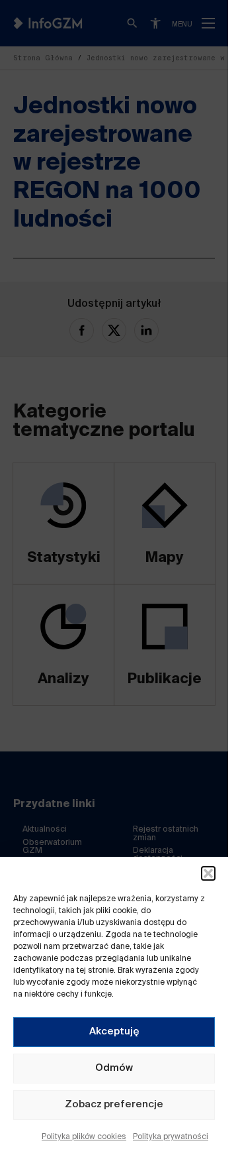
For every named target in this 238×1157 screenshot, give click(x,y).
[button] (208, 873)
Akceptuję (114, 1031)
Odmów (114, 1068)
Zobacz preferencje (114, 1104)
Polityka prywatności (170, 1137)
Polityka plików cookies (84, 1137)
